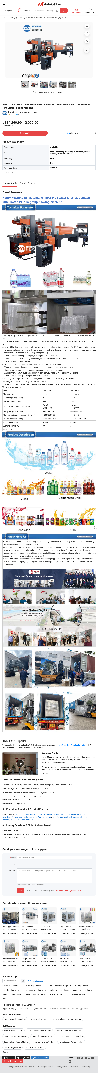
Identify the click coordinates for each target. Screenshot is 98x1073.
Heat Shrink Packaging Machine (56, 17)
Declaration (74, 1067)
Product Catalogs (36, 981)
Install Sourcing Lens (14, 1061)
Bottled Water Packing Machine (38, 817)
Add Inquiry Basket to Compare (49, 92)
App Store (8, 1057)
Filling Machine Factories (13, 1030)
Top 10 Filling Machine (12, 1047)
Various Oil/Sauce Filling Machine (84, 990)
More (4, 1052)
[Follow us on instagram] (85, 1057)
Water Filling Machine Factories (15, 1036)
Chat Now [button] (74, 133)
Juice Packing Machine (61, 817)
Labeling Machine (55, 994)
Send (20, 890)
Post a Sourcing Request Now (68, 890)
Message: (12, 870)
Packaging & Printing (17, 17)
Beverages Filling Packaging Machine (68, 814)
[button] (3, 3)
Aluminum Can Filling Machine (37, 990)
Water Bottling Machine (43, 814)
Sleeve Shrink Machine (39, 1019)
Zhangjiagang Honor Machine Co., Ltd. (22, 112)
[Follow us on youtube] (89, 1057)
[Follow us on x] (82, 1057)
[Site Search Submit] (64, 10)
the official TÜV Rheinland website (71, 745)
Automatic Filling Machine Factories (69, 1030)
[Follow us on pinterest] (92, 1057)
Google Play (23, 1057)
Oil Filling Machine (17, 819)
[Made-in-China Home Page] (49, 4)
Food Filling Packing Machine (43, 1036)
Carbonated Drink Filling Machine (60, 986)
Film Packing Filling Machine (44, 1042)
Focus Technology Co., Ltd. (32, 1067)
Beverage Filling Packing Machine (71, 1036)
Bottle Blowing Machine (16, 817)
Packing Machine (78, 994)
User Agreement (62, 1067)
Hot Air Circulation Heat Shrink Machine (66, 1019)
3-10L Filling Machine (80, 986)
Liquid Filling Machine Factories (39, 1030)
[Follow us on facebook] (78, 1057)
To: (14, 864)
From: (13, 858)
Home (4, 17)
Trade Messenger (40, 1057)
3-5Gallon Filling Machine (11, 990)
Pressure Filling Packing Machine (16, 1042)
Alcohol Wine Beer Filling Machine (60, 990)
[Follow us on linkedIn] (70, 1061)
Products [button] (24, 10)
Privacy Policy (85, 1067)
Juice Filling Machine (33, 986)
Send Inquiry (25, 133)
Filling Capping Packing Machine (71, 1042)
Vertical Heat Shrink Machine (15, 1019)
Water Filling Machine (24, 814)
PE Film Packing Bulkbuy (35, 1047)
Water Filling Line (32, 819)
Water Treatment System (11, 994)
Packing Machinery (35, 17)
